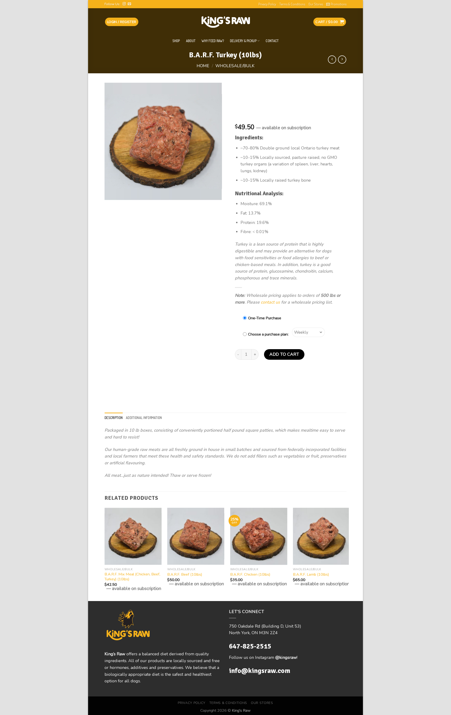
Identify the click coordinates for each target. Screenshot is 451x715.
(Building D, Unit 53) (281, 626)
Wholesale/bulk (234, 66)
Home (203, 66)
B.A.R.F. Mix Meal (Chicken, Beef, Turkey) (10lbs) (132, 577)
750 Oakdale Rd (245, 626)
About (190, 41)
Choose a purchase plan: (268, 334)
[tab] (114, 418)
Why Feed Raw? (213, 41)
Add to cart (284, 354)
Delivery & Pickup (243, 41)
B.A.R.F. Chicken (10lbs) (250, 574)
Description (114, 417)
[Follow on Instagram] (124, 4)
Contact (272, 41)
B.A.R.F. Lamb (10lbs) (311, 574)
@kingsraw (286, 657)
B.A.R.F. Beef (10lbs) (184, 574)
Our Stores (315, 4)
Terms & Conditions (292, 4)
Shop (176, 41)
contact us (270, 302)
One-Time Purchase (264, 318)
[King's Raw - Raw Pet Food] (225, 22)
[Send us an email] (129, 4)
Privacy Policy (267, 4)
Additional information (144, 417)
